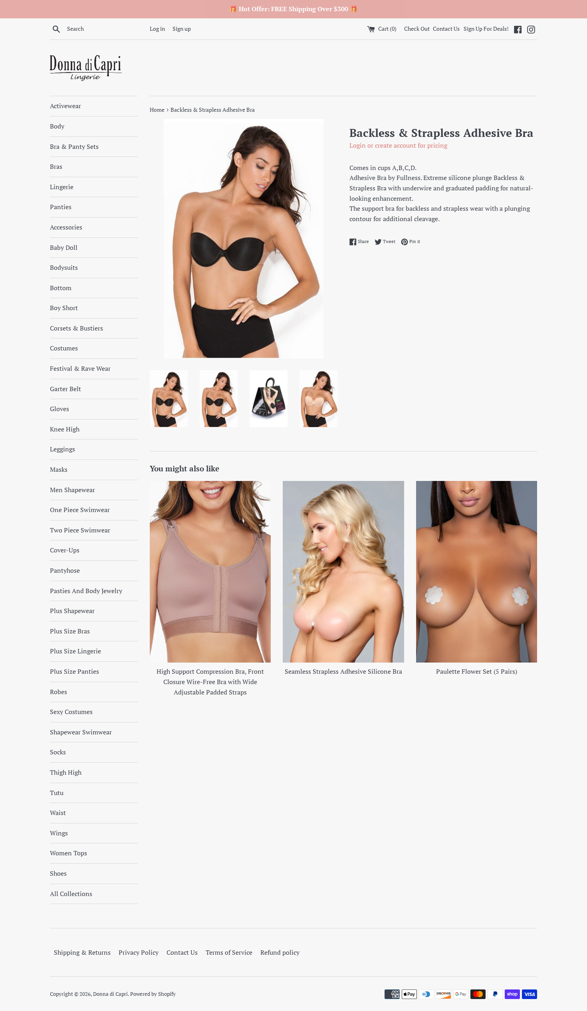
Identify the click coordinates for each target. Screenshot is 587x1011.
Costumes (64, 348)
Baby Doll (63, 247)
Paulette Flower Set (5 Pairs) (476, 671)
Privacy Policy (139, 952)
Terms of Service (229, 952)
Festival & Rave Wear (80, 368)
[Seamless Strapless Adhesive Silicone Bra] (343, 572)
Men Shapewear (72, 489)
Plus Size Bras (70, 631)
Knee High (64, 429)
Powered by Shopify (153, 994)
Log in (157, 28)
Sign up (182, 28)
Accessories (66, 227)
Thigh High (65, 772)
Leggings (62, 449)
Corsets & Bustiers (76, 328)
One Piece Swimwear (80, 509)
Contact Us (446, 28)
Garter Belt (65, 388)
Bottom (60, 287)
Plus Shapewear (72, 610)
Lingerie (61, 186)
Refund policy (279, 952)
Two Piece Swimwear (80, 530)
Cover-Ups (64, 550)
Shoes (58, 873)
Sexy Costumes (71, 711)
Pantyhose (65, 570)
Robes (58, 691)
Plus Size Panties (74, 671)
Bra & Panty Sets (74, 146)
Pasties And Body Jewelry (86, 590)
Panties (60, 206)
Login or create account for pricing (398, 145)
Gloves (59, 408)
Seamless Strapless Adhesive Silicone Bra (343, 671)
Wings (59, 833)
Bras (56, 166)
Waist (58, 812)
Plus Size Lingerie (75, 651)
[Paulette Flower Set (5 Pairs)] (476, 572)
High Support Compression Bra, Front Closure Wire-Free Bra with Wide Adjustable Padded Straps (210, 681)
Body (57, 126)
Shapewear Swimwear (81, 732)
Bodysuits (64, 267)
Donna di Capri (110, 994)
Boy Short (64, 307)
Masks (58, 469)
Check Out (417, 28)
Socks (58, 752)
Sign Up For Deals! (486, 28)
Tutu (56, 792)
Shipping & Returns (82, 952)
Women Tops (68, 853)
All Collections (71, 893)
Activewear (65, 105)
